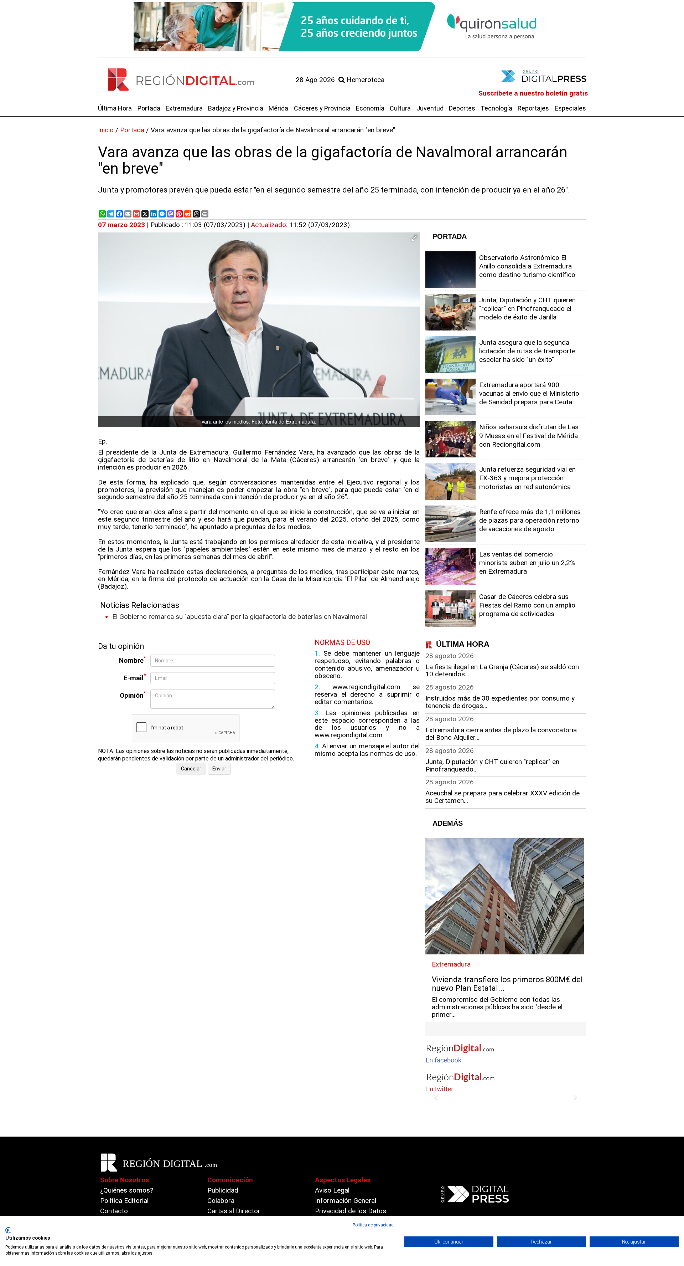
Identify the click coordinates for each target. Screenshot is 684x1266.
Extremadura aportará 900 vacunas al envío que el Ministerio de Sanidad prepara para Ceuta (529, 393)
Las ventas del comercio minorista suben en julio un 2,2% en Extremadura (527, 562)
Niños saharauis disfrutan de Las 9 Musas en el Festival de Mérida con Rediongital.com (529, 435)
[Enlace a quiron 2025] (342, 26)
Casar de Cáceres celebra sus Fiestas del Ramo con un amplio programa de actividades (527, 605)
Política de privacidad (373, 1225)
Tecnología (496, 108)
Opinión (133, 694)
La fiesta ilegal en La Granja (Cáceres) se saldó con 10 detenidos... (502, 670)
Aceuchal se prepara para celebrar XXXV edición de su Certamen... (502, 797)
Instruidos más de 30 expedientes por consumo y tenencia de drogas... (500, 702)
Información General (345, 1200)
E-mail (135, 677)
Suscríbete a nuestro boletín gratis (533, 93)
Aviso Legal (332, 1190)
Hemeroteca (364, 80)
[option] (342, 26)
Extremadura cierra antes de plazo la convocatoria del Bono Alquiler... (501, 734)
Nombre (132, 659)
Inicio (106, 130)
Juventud (430, 108)
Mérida (278, 108)
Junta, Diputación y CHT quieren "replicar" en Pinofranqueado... (492, 765)
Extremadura (184, 108)
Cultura (400, 108)
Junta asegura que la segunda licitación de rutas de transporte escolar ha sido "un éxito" (527, 351)
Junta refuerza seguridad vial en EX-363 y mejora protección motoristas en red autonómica (527, 478)
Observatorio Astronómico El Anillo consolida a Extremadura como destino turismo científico (527, 266)
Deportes (462, 108)
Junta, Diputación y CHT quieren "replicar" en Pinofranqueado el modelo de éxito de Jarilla (527, 308)
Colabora (220, 1200)
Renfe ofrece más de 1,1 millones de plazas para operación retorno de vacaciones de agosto (530, 520)
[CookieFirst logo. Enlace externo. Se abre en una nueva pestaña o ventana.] (8, 1230)
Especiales (570, 108)
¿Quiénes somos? (126, 1190)
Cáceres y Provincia (322, 108)
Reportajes (533, 108)
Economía (370, 108)
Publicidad (222, 1190)
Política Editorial (124, 1200)
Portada (149, 108)
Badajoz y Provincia (235, 108)
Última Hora (115, 108)
